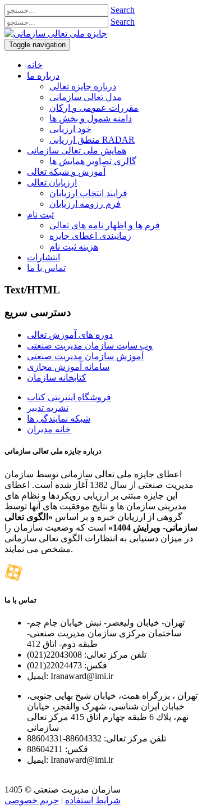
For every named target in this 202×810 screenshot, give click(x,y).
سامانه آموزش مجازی (68, 367)
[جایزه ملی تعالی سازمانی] (55, 33)
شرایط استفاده (93, 800)
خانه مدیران (49, 429)
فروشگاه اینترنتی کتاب (69, 397)
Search (123, 10)
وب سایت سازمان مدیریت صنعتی (90, 345)
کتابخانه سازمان (56, 377)
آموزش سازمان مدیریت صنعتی (85, 356)
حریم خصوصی (31, 800)
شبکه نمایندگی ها (58, 418)
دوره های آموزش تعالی (70, 335)
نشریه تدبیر (47, 408)
